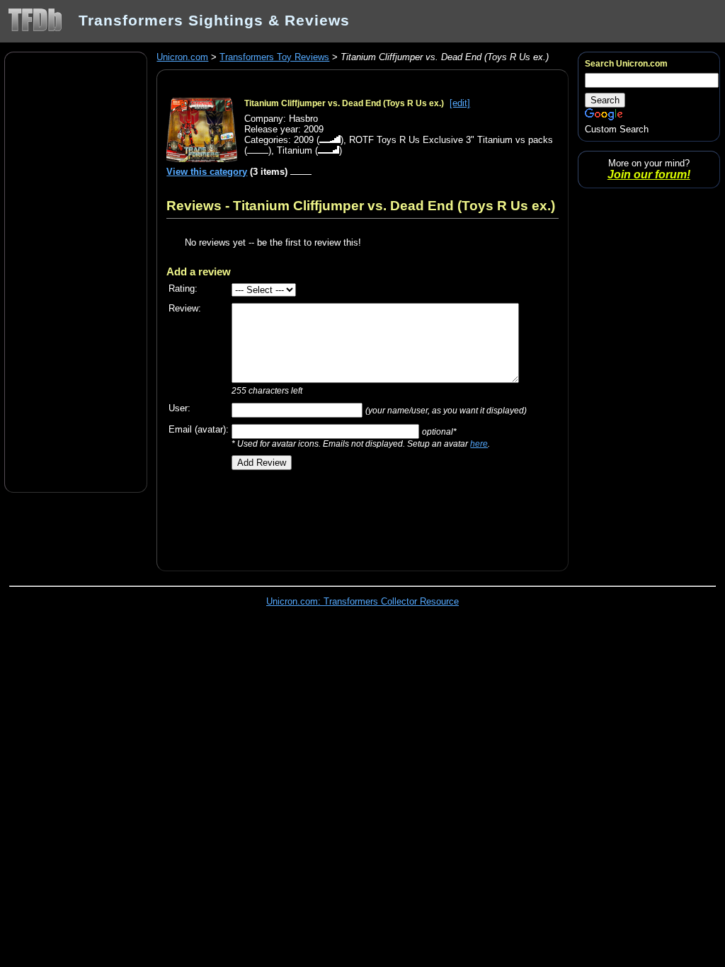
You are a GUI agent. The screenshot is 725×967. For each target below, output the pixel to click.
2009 (304, 140)
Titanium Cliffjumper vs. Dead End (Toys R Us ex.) (344, 103)
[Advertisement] (75, 271)
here (479, 443)
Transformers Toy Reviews (274, 57)
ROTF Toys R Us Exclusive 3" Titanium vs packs (451, 140)
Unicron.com (182, 57)
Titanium (294, 150)
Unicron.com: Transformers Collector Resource (362, 601)
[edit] (460, 103)
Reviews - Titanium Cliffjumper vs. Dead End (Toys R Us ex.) (360, 205)
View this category (206, 171)
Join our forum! (648, 174)
